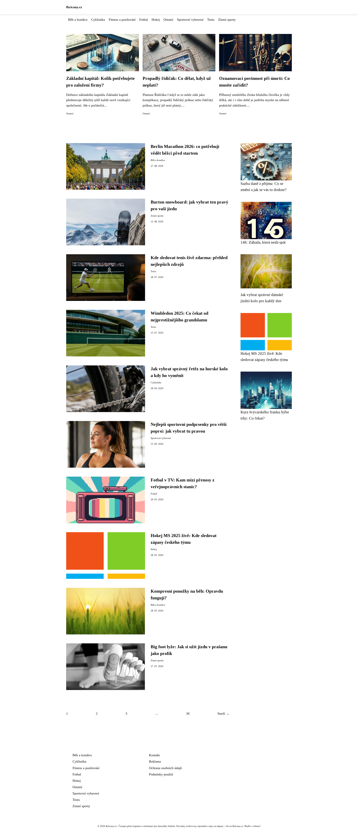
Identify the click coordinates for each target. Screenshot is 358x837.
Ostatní (168, 19)
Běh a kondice (77, 19)
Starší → (223, 713)
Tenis (210, 19)
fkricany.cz (74, 7)
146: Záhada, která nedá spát (263, 242)
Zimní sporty (227, 19)
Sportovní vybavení (190, 19)
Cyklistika (98, 19)
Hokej (156, 19)
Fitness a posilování (122, 19)
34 (187, 713)
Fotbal (143, 19)
